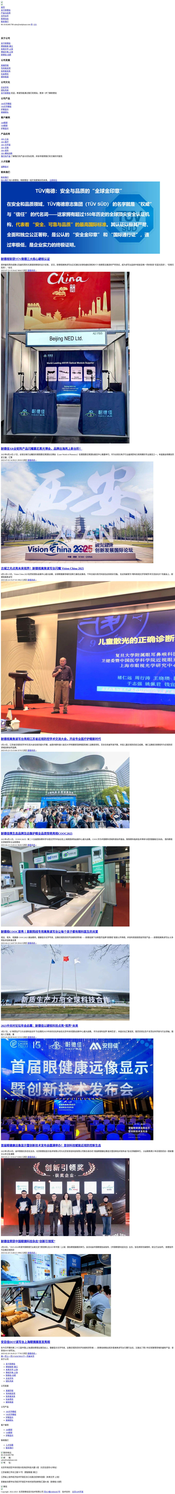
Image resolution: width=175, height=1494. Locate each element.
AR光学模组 (6, 104)
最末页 (31, 1356)
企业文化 (5, 87)
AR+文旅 (5, 148)
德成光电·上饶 (7, 52)
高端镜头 (5, 112)
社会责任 (5, 74)
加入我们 (5, 180)
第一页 (4, 1356)
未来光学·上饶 (7, 49)
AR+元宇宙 (5, 145)
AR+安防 (5, 151)
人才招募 (9, 1445)
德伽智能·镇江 (7, 46)
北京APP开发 (77, 1492)
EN (35, 24)
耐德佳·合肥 (6, 55)
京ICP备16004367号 (52, 1492)
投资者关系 (5, 71)
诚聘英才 (5, 167)
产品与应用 (5, 13)
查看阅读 (31, 270)
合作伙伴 (5, 16)
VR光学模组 (6, 107)
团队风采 (5, 90)
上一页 (9, 1356)
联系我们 (5, 22)
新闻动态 (5, 19)
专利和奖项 (5, 68)
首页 (3, 7)
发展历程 (5, 65)
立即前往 (53, 180)
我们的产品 (5, 156)
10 (22, 1356)
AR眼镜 (4, 123)
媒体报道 (5, 77)
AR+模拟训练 (6, 153)
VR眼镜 (4, 126)
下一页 (26, 1356)
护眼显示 (5, 109)
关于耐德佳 (5, 10)
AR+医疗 (5, 142)
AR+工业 (5, 139)
